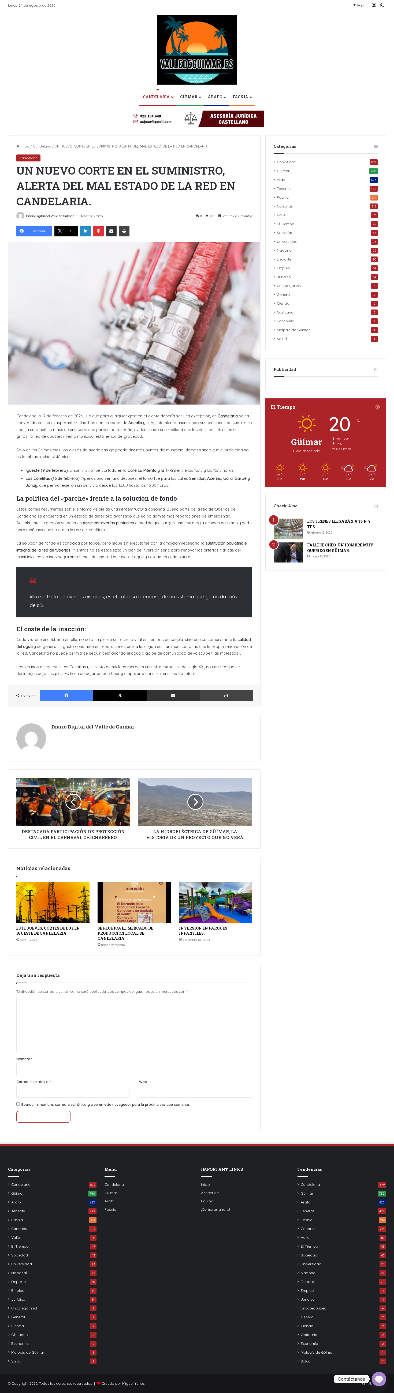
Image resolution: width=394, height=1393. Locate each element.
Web (143, 1081)
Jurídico (284, 276)
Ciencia (283, 303)
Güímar (188, 96)
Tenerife (284, 188)
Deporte (284, 259)
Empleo (283, 268)
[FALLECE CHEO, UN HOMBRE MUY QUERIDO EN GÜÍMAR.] (288, 552)
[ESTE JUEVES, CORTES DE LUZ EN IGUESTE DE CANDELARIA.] (53, 902)
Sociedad (285, 232)
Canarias (285, 206)
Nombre (24, 1059)
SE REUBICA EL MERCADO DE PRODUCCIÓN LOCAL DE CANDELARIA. (125, 933)
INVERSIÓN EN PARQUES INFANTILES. (203, 931)
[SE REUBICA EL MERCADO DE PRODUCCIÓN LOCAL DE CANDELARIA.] (134, 902)
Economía (285, 321)
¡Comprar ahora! (215, 1209)
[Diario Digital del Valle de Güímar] (197, 50)
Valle (281, 215)
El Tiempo (285, 223)
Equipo (207, 1201)
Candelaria (156, 96)
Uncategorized (290, 285)
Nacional (284, 250)
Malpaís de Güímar (293, 329)
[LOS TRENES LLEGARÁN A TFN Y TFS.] (288, 529)
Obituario (285, 312)
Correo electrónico (33, 1081)
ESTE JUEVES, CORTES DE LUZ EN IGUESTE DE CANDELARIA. (48, 931)
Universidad (287, 241)
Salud (282, 338)
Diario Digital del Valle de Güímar (50, 216)
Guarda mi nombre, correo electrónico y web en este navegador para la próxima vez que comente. (105, 1104)
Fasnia (240, 96)
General (284, 294)
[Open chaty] (379, 1379)
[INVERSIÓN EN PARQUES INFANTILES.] (215, 902)
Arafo (215, 96)
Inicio (24, 146)
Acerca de (210, 1192)
